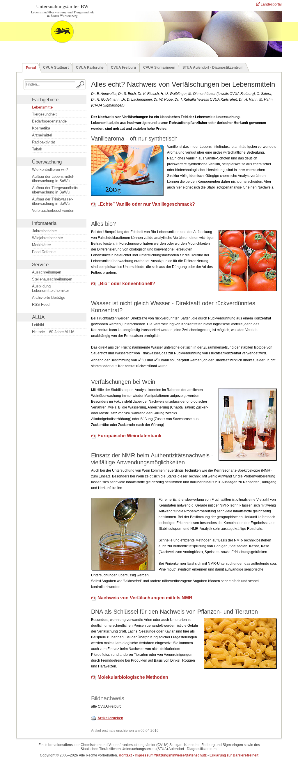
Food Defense (44, 252)
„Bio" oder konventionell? (126, 283)
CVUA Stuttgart (56, 67)
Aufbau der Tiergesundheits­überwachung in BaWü (55, 190)
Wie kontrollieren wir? (50, 169)
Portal (31, 68)
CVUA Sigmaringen (159, 67)
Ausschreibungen (46, 272)
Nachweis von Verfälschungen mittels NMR (144, 598)
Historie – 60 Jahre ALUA (53, 332)
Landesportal (271, 4)
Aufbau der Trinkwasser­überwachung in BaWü (52, 201)
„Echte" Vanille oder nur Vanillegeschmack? (146, 204)
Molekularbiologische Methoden (132, 677)
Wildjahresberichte (47, 238)
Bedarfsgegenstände (49, 121)
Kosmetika (41, 128)
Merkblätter (41, 245)
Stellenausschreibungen (52, 279)
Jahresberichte (44, 231)
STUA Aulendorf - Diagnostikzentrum (213, 67)
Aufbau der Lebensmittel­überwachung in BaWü (53, 178)
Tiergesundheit (44, 114)
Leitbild (38, 325)
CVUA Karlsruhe (90, 67)
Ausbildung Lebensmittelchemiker (50, 288)
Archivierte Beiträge (48, 297)
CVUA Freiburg (123, 67)
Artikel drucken (110, 718)
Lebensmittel (43, 107)
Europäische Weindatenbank (129, 436)
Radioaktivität (43, 142)
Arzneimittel (42, 135)
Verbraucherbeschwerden (53, 210)
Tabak (37, 149)
